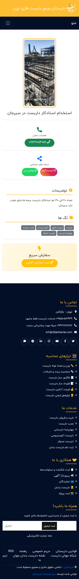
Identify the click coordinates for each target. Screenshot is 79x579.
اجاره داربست (42, 227)
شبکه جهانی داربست (63, 556)
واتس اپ (28, 170)
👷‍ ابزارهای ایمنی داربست (60, 395)
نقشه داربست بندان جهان (29, 556)
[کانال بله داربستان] (24, 341)
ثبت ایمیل (49, 526)
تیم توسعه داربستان (44, 574)
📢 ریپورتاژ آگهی (64, 475)
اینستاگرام (47, 170)
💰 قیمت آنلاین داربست (60, 389)
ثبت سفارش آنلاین (38, 262)
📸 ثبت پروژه (66, 493)
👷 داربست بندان (64, 487)
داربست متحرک (49, 233)
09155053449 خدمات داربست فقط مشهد (49, 318)
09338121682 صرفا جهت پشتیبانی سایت (49, 325)
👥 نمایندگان (66, 481)
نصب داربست (28, 227)
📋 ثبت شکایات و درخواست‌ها (57, 470)
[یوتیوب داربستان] (57, 341)
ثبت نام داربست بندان (61, 447)
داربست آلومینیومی (62, 435)
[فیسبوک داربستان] (65, 341)
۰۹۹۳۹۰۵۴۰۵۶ (37, 142)
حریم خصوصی (41, 551)
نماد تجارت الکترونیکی (39, 536)
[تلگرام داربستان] (32, 341)
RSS (11, 551)
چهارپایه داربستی (65, 233)
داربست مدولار (66, 441)
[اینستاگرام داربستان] (49, 341)
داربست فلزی (57, 227)
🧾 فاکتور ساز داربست (61, 377)
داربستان (69, 567)
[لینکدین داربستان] (40, 341)
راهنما (23, 551)
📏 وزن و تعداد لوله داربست (58, 366)
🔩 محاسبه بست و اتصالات (58, 372)
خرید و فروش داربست (61, 418)
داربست (69, 227)
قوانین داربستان (66, 551)
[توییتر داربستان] (73, 341)
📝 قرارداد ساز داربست (61, 383)
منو (73, 23)
